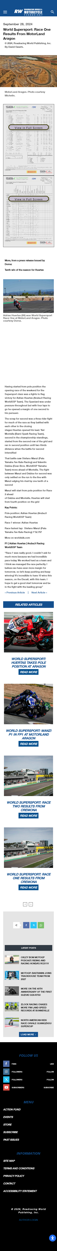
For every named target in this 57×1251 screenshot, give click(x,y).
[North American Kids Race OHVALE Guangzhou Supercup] (12, 1022)
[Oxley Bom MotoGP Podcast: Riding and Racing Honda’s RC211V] (12, 959)
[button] (5, 12)
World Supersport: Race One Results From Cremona (29, 878)
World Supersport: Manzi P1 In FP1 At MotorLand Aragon (28, 734)
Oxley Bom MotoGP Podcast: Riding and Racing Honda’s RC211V (35, 960)
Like (52, 1064)
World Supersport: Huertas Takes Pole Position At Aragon (28, 662)
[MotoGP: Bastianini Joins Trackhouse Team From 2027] (12, 975)
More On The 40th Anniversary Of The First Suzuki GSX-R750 (36, 991)
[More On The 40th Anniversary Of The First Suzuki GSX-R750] (12, 991)
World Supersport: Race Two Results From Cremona (29, 806)
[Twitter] (33, 925)
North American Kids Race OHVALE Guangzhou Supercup (36, 1023)
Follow (50, 1072)
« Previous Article (15, 592)
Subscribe (49, 1087)
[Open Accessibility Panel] (52, 1238)
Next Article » (39, 592)
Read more (28, 672)
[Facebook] (26, 925)
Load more (27, 1034)
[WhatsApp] (41, 925)
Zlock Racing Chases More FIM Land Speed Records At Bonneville (35, 1007)
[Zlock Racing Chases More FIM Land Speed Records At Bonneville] (12, 1006)
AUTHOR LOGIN (28, 1219)
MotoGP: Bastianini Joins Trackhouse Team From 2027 (36, 976)
